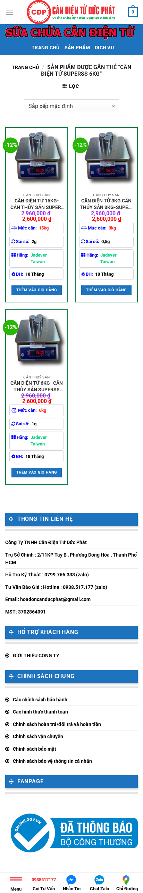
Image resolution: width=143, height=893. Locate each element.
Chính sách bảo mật (34, 749)
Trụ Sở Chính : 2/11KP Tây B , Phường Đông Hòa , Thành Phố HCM (71, 558)
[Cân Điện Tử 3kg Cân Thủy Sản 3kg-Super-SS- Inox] (106, 158)
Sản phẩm (77, 48)
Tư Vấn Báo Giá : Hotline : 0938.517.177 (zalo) (56, 587)
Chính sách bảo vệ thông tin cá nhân (52, 761)
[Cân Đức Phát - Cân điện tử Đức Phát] (71, 12)
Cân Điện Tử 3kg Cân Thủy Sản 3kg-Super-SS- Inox (106, 204)
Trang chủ (46, 48)
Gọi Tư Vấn (44, 884)
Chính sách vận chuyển (38, 736)
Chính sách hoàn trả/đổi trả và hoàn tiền (57, 724)
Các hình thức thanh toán (40, 712)
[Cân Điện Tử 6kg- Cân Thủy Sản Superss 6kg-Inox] (36, 341)
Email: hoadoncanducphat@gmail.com (48, 599)
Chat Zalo (99, 888)
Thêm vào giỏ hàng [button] (36, 290)
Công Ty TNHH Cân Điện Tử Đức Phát (46, 542)
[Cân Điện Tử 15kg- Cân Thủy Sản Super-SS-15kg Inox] (36, 158)
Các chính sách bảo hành (40, 699)
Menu (16, 889)
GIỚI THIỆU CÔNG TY (36, 655)
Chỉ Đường (127, 888)
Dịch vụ (104, 48)
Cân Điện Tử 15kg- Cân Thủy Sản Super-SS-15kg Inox (36, 204)
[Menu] (9, 11)
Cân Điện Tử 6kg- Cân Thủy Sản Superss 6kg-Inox (36, 386)
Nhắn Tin (72, 888)
